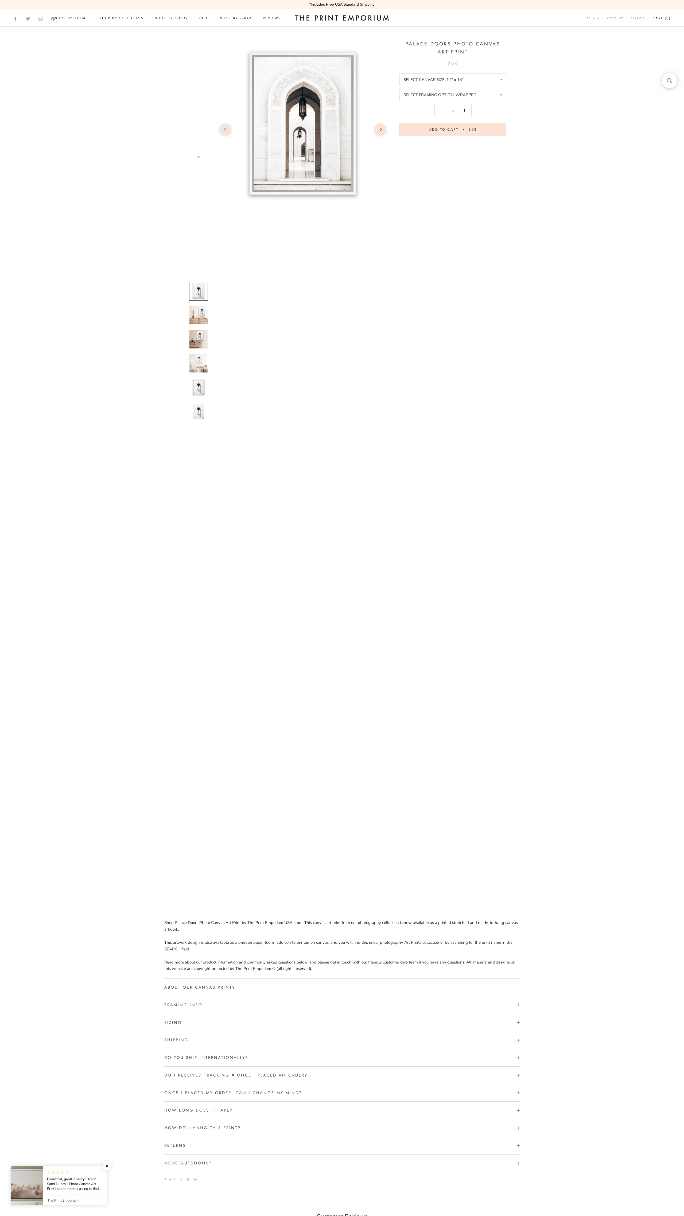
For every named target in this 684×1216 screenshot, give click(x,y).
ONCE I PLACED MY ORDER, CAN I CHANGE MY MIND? (233, 1093)
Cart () (662, 18)
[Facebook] (15, 18)
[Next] (199, 157)
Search (637, 18)
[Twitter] (28, 18)
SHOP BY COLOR (171, 18)
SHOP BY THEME (71, 18)
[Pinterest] (53, 18)
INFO (204, 18)
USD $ (589, 18)
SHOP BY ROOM (236, 18)
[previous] (225, 129)
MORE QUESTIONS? (188, 1163)
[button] (107, 1166)
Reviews (272, 18)
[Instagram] (40, 18)
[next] (380, 129)
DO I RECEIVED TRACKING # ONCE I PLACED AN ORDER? (236, 1075)
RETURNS (175, 1145)
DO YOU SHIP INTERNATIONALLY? (206, 1057)
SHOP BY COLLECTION (121, 18)
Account (615, 18)
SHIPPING (176, 1040)
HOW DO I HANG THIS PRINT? (202, 1128)
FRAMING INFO (183, 1005)
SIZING (173, 1022)
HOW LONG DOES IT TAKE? (198, 1110)
